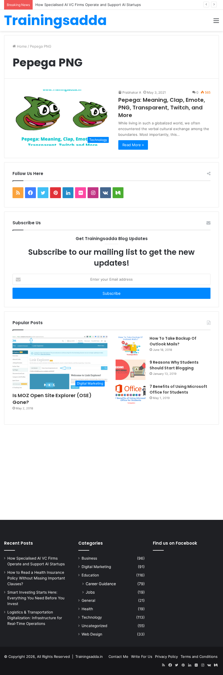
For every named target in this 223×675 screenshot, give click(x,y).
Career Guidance (101, 583)
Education (90, 575)
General (88, 600)
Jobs (90, 592)
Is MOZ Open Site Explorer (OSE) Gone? (52, 399)
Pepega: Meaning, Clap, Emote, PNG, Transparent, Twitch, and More (161, 107)
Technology (92, 617)
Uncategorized (94, 626)
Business (89, 558)
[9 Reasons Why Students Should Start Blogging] (130, 370)
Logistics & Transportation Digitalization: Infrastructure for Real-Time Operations (34, 618)
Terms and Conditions (199, 656)
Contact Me (118, 656)
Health (87, 609)
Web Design (92, 634)
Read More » (133, 145)
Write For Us (141, 656)
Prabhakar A (131, 92)
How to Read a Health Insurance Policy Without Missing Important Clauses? (36, 578)
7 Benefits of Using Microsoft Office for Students (178, 389)
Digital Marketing (96, 566)
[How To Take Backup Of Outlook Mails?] (130, 346)
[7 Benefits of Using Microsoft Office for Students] (130, 394)
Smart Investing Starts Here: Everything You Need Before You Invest (35, 598)
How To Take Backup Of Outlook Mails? (173, 341)
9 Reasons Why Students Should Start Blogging (174, 365)
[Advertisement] (111, 473)
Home (21, 46)
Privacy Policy (166, 656)
